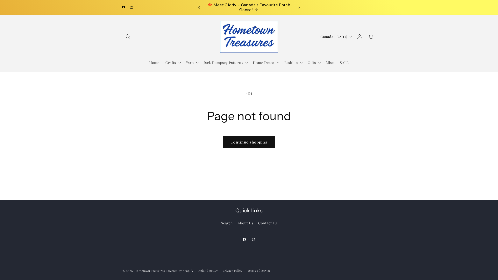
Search (227, 222)
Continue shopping (249, 141)
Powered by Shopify (179, 271)
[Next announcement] (299, 7)
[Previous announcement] (199, 7)
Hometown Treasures (150, 271)
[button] (128, 36)
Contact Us (267, 222)
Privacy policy (232, 270)
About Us (245, 222)
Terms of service (259, 270)
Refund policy (208, 270)
